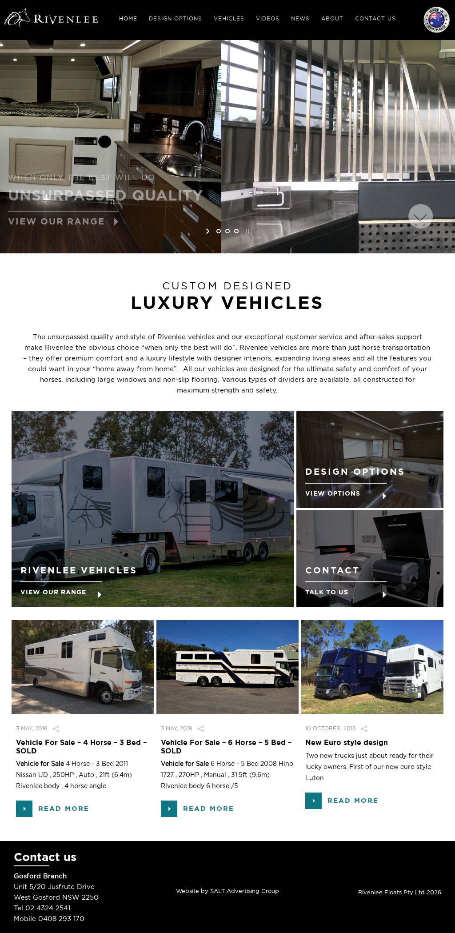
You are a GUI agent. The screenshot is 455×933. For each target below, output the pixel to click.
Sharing (68, 728)
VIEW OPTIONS (332, 493)
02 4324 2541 (47, 908)
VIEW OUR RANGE (53, 592)
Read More (63, 809)
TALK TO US (326, 592)
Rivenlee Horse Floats (51, 19)
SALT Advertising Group (243, 891)
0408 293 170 (61, 919)
